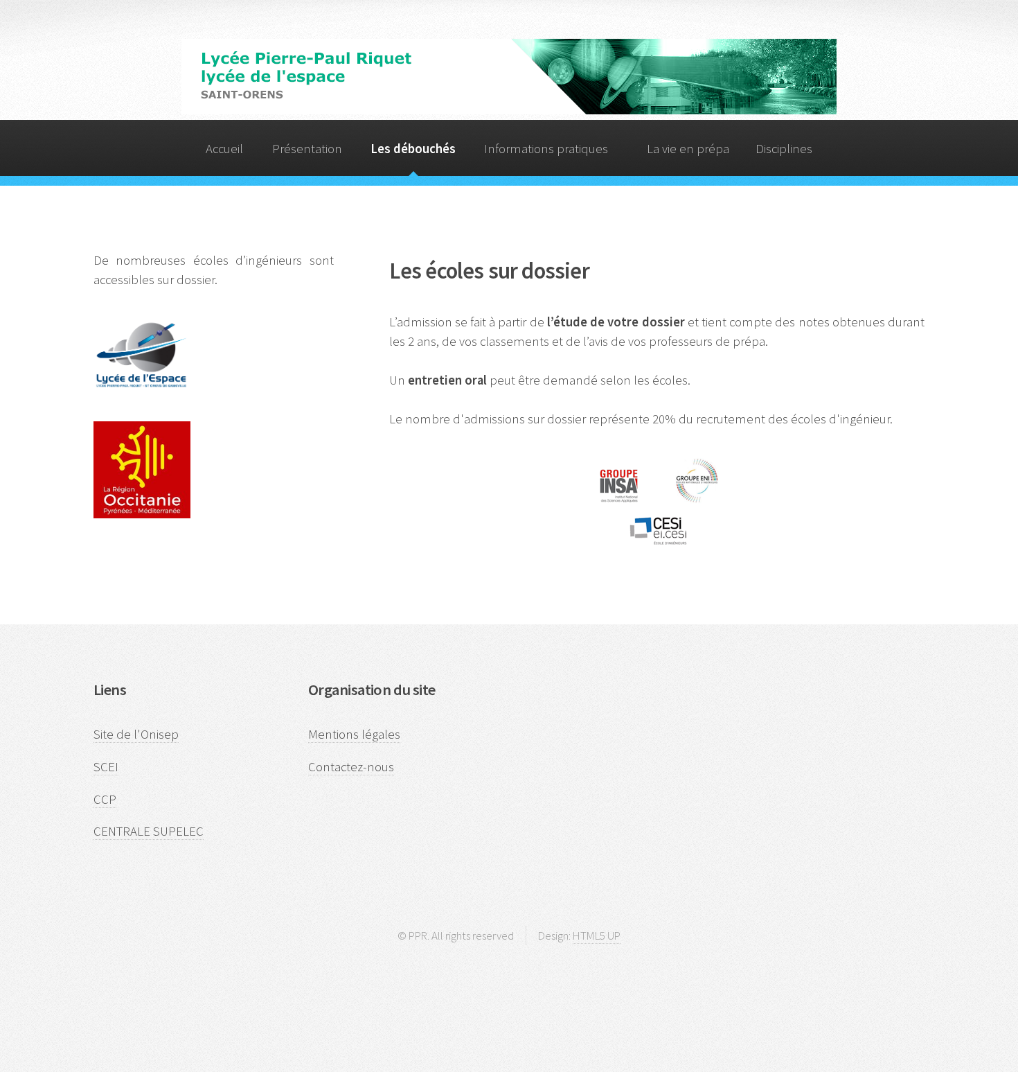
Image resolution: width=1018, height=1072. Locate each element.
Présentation (307, 149)
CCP (104, 799)
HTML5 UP (596, 935)
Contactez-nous (351, 767)
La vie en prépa (688, 149)
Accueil (224, 149)
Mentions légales (354, 734)
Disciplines (784, 149)
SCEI (105, 767)
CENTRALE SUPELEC (148, 831)
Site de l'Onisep (136, 734)
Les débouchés (413, 149)
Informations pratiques (546, 149)
